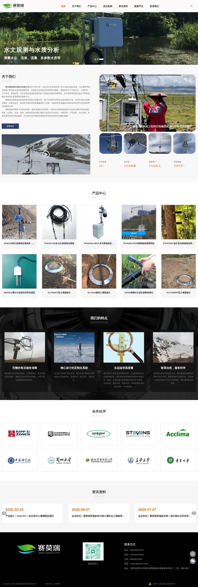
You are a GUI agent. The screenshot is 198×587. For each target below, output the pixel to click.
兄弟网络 (57, 584)
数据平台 (138, 6)
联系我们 (154, 6)
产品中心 (92, 6)
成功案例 (107, 6)
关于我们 (76, 6)
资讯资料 (123, 6)
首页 (63, 6)
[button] (97, 59)
